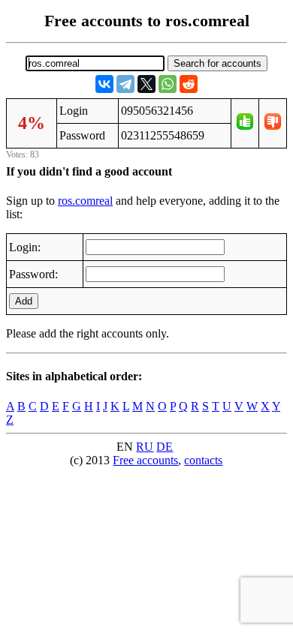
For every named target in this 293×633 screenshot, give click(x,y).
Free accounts (145, 460)
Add (23, 301)
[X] (146, 84)
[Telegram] (125, 84)
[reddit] (189, 84)
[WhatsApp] (168, 84)
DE (164, 446)
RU (144, 446)
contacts (203, 460)
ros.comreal (85, 200)
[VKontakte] (104, 84)
